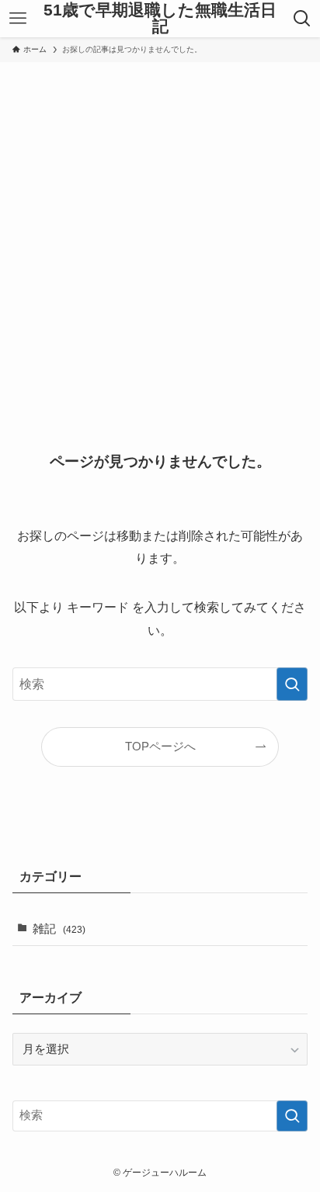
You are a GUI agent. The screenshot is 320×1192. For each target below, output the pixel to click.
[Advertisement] (160, 230)
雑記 (59, 929)
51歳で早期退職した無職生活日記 (160, 18)
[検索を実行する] (292, 684)
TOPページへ (160, 746)
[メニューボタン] (18, 18)
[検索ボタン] (302, 18)
